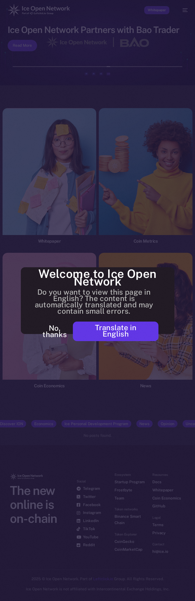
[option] (2, 590)
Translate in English (116, 330)
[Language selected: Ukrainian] (92, 593)
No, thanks (54, 331)
